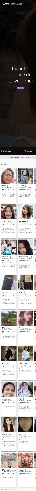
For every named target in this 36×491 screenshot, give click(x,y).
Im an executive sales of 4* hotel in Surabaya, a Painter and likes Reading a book (8, 336)
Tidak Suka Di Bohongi (7, 477)
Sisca (4, 221)
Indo (20, 335)
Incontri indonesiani (13, 157)
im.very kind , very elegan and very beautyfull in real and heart (25, 372)
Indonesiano (31, 157)
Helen (21, 434)
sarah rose (23, 363)
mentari (5, 257)
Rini (3, 363)
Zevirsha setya (24, 257)
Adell (21, 292)
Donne (23, 157)
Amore (21, 328)
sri (3, 292)
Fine (4, 186)
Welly (4, 434)
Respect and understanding (8, 406)
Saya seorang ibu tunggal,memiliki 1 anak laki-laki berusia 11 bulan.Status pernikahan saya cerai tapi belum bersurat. (9, 372)
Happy (21, 470)
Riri (20, 399)
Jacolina (22, 221)
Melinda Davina (7, 470)
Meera (21, 186)
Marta (4, 328)
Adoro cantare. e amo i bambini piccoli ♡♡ (24, 442)
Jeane (4, 399)
